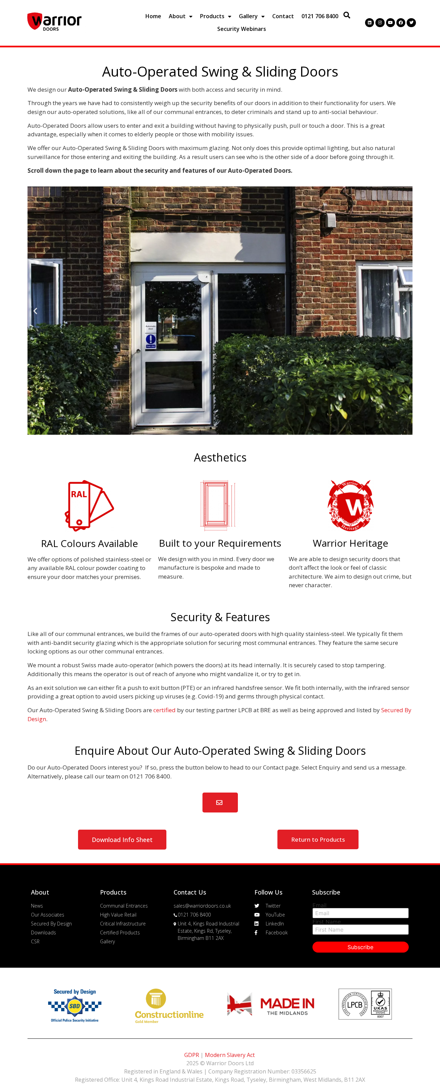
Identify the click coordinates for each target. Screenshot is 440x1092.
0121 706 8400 (319, 16)
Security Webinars (241, 29)
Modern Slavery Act (230, 1055)
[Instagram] (379, 22)
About (177, 16)
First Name (326, 921)
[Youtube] (390, 22)
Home (153, 16)
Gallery (248, 16)
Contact (283, 16)
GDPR (191, 1055)
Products (212, 16)
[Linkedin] (369, 22)
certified (164, 710)
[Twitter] (411, 22)
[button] (211, 428)
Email (319, 905)
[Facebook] (400, 22)
